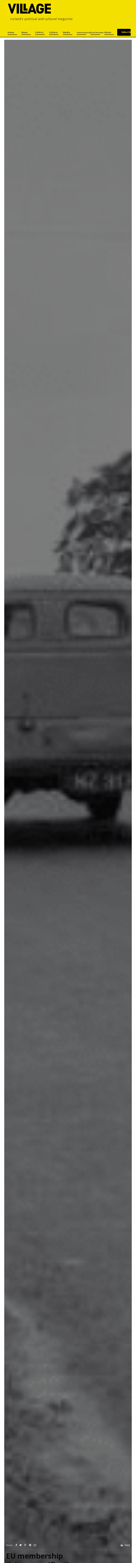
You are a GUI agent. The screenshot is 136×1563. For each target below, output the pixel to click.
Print (127, 1545)
